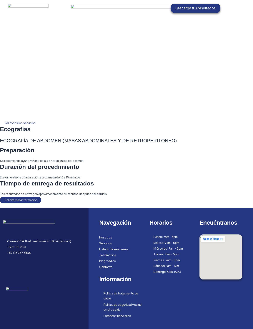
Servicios (105, 243)
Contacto (105, 267)
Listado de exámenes (113, 249)
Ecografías (15, 129)
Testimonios (107, 255)
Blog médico (107, 261)
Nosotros (105, 237)
